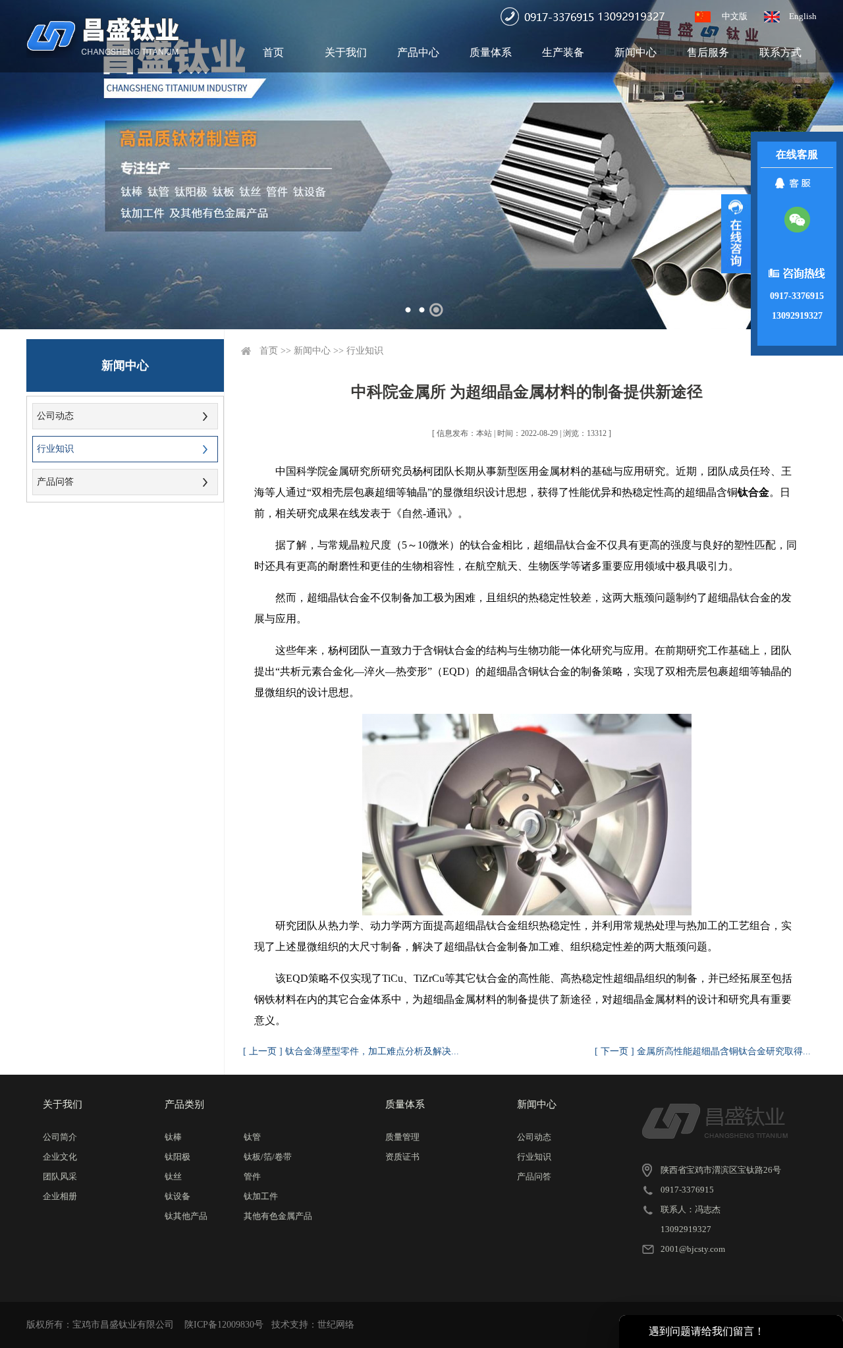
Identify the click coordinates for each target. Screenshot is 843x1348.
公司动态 (55, 416)
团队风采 (60, 1176)
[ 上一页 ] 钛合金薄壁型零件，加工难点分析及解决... (351, 1051)
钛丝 (173, 1176)
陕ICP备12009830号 (223, 1325)
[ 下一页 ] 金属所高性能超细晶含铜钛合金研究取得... (703, 1051)
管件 (252, 1176)
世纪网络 (335, 1325)
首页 (273, 52)
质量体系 (491, 52)
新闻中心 (635, 52)
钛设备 (177, 1196)
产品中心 (418, 52)
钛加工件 (261, 1196)
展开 (736, 233)
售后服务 (708, 52)
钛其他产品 (186, 1216)
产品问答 (55, 482)
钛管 (252, 1137)
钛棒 (173, 1137)
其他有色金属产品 (278, 1216)
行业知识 (55, 449)
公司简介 (60, 1137)
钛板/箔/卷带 (268, 1157)
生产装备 (563, 52)
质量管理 (402, 1137)
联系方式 (780, 52)
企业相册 (60, 1196)
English (803, 16)
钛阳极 (177, 1157)
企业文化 (60, 1157)
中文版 (735, 16)
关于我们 (346, 52)
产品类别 (184, 1104)
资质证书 (402, 1157)
